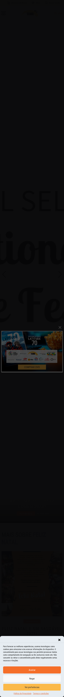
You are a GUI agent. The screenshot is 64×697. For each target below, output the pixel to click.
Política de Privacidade (22, 693)
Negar (32, 678)
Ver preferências (32, 687)
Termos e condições (41, 693)
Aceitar (32, 669)
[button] (59, 639)
